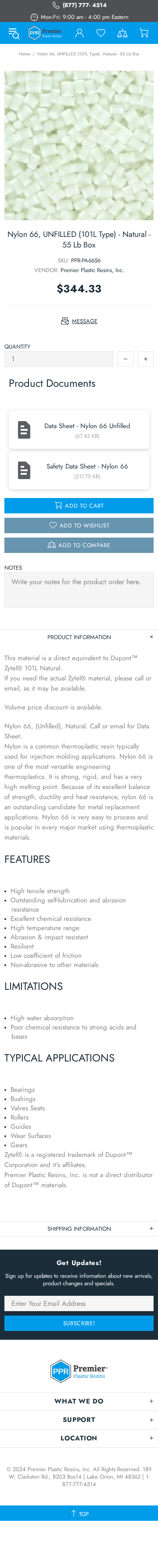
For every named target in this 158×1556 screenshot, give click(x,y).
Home (24, 54)
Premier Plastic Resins (45, 32)
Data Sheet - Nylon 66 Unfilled (87, 426)
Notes (13, 567)
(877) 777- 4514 (85, 5)
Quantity (17, 346)
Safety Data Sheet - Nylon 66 (87, 466)
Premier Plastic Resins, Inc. (92, 270)
